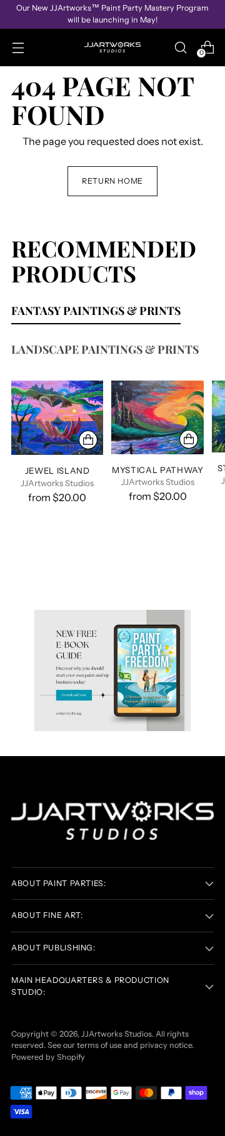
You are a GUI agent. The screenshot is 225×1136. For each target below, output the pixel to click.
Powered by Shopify (48, 1057)
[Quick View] (88, 440)
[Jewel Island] (57, 417)
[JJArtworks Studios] (112, 47)
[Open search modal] (180, 47)
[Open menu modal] (18, 47)
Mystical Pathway (158, 470)
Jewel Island (57, 471)
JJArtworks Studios (116, 1034)
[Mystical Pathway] (157, 417)
